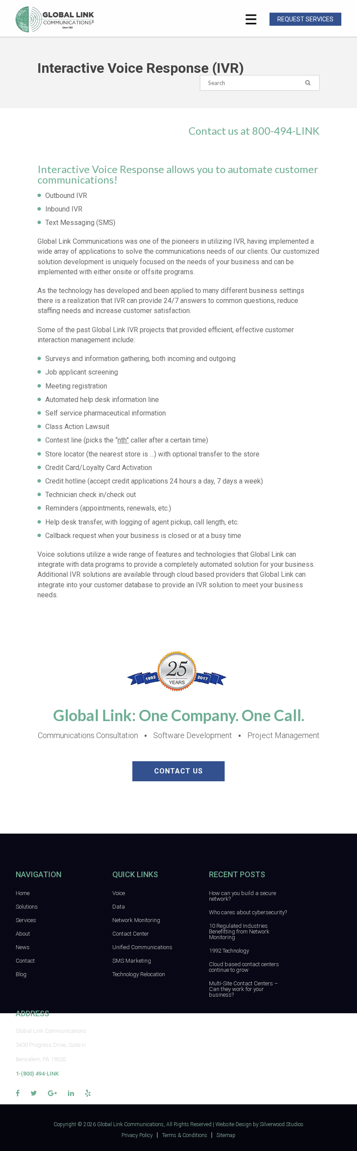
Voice (118, 893)
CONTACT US (178, 771)
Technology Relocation (138, 974)
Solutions (27, 906)
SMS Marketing (131, 961)
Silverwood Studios (281, 1124)
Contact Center (130, 933)
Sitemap (226, 1135)
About (23, 933)
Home (23, 893)
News (23, 947)
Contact (25, 961)
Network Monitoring (136, 920)
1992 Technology (229, 950)
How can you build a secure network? (242, 896)
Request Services (305, 19)
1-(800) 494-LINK (37, 1073)
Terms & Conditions (184, 1135)
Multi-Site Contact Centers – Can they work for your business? (243, 989)
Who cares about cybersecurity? (248, 912)
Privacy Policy (137, 1135)
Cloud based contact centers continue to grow (244, 967)
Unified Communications (142, 947)
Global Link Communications (130, 1124)
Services (26, 920)
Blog (21, 974)
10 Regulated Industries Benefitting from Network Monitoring (239, 931)
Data (118, 906)
